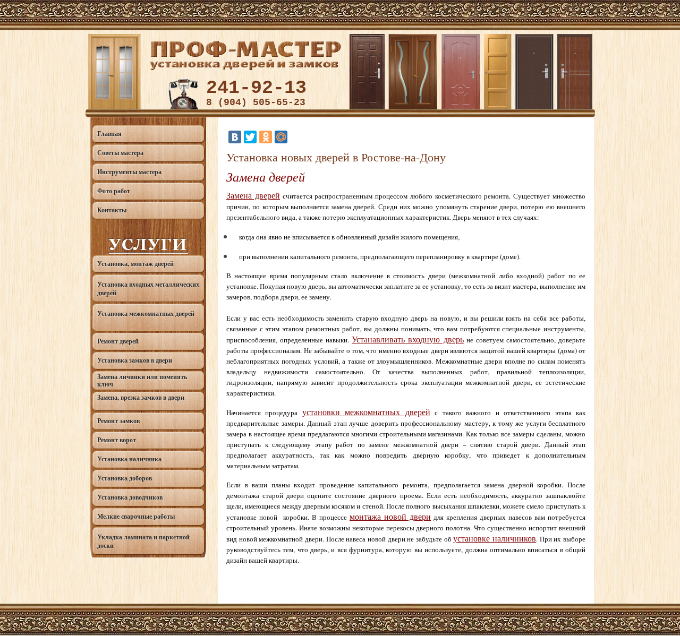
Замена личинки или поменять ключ (142, 380)
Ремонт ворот (116, 439)
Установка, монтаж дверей (135, 263)
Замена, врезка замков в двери (140, 397)
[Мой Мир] (281, 137)
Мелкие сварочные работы (136, 516)
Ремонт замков (118, 420)
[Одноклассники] (265, 137)
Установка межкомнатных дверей (145, 313)
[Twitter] (250, 137)
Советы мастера (120, 152)
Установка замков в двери (134, 360)
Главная (109, 133)
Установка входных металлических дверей (148, 288)
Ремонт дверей (118, 341)
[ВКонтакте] (234, 137)
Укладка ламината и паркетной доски (143, 541)
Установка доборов (124, 478)
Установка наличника (129, 458)
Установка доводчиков (130, 497)
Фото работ (113, 190)
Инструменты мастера (129, 171)
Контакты (111, 209)
